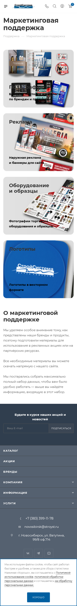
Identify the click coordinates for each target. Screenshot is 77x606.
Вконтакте (28, 553)
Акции (9, 461)
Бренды (10, 471)
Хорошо (38, 597)
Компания (12, 482)
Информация (15, 492)
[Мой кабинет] (62, 6)
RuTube (49, 553)
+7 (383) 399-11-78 (39, 518)
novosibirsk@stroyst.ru (41, 527)
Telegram (38, 553)
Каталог (10, 450)
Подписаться (61, 428)
